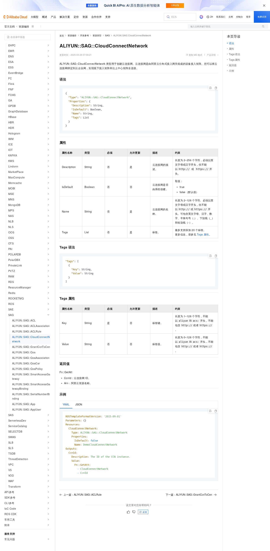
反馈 (145, 511)
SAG (107, 35)
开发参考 (84, 35)
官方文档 (9, 26)
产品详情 (211, 54)
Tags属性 (203, 234)
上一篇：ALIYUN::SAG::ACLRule (83, 494)
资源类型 (97, 35)
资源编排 (24, 26)
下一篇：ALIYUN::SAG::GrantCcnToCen (189, 494)
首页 (62, 35)
